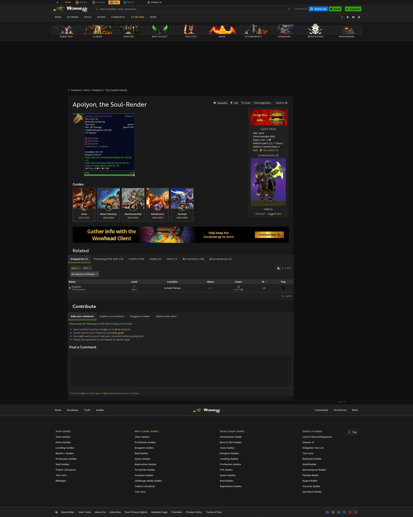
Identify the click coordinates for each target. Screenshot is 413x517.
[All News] (57, 2)
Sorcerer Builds (311, 486)
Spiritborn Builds (312, 491)
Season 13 (308, 442)
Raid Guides (62, 464)
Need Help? (67, 512)
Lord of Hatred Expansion (317, 436)
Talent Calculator (66, 469)
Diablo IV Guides (312, 431)
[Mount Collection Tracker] (181, 235)
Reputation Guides (145, 464)
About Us (100, 512)
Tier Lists (61, 475)
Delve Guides (63, 442)
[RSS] (355, 512)
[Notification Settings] (347, 17)
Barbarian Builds (311, 458)
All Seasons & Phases (83, 274)
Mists (130, 2)
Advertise (115, 512)
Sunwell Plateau (172, 288)
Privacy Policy (194, 512)
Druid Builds (309, 464)
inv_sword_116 (271, 150)
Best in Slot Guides (231, 442)
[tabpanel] (181, 281)
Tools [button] (88, 17)
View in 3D (281, 102)
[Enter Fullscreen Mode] (342, 17)
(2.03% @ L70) (123, 163)
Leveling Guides (65, 447)
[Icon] (78, 119)
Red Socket (93, 138)
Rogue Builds (309, 480)
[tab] (79, 259)
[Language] (359, 17)
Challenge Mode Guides (148, 480)
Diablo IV (156, 2)
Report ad (341, 402)
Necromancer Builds (314, 469)
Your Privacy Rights (136, 512)
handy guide (117, 332)
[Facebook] (344, 512)
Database (72, 17)
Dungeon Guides (144, 447)
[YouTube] (350, 512)
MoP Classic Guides (146, 431)
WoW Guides (63, 431)
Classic (100, 2)
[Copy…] (278, 268)
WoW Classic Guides (232, 431)
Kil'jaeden (76, 286)
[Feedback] (353, 17)
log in (97, 393)
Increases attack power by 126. (105, 165)
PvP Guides (226, 469)
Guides (101, 17)
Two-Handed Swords (116, 90)
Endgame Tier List (313, 447)
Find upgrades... (263, 102)
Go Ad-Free (137, 17)
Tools (87, 409)
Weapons (97, 90)
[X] (333, 512)
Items (87, 90)
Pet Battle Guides (145, 469)
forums (108, 339)
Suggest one (274, 213)
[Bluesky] (338, 512)
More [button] (153, 17)
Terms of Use (214, 512)
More (355, 409)
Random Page (159, 512)
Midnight (61, 480)
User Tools (84, 512)
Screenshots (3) (268, 155)
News (58, 17)
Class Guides (63, 436)
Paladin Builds (310, 475)
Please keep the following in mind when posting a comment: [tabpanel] (106, 358)
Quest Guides (142, 458)
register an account (111, 393)
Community (118, 17)
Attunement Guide (231, 436)
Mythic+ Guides (65, 453)
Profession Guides (66, 458)
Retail (83, 2)
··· (139, 2)
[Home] (71, 9)
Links (247, 102)
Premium (176, 512)
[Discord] (327, 512)
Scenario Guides (144, 475)
